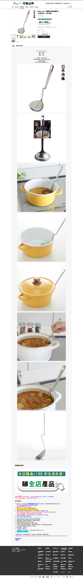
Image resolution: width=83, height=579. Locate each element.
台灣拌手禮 (63, 564)
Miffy (46, 564)
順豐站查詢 (19, 517)
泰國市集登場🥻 (40, 569)
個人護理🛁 (63, 551)
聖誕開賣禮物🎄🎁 (40, 552)
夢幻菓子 (70, 558)
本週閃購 (47, 548)
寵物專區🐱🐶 (41, 564)
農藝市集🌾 (63, 566)
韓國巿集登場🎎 (71, 555)
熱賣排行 (40, 548)
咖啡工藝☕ (63, 554)
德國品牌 (70, 564)
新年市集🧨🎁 (56, 548)
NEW (69, 572)
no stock (63, 572)
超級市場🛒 (40, 561)
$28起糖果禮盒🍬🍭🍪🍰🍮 (64, 549)
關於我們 (17, 7)
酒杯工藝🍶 (47, 554)
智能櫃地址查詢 (37, 517)
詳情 (13, 45)
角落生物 (55, 564)
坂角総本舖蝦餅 (56, 561)
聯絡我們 (31, 7)
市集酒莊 (70, 551)
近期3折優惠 (63, 558)
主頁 (13, 7)
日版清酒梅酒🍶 (40, 555)
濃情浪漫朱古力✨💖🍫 (71, 562)
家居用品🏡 (47, 568)
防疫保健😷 (55, 566)
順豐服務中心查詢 (28, 517)
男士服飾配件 (56, 558)
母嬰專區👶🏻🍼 (64, 568)
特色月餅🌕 (55, 572)
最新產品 (70, 568)
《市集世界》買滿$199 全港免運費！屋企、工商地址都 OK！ (57, 3)
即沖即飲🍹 (47, 566)
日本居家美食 (48, 551)
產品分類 (22, 7)
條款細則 (36, 7)
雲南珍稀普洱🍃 (56, 552)
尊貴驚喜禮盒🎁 (48, 562)
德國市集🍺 (40, 558)
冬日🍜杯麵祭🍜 (63, 562)
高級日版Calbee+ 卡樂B (48, 558)
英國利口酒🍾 (71, 566)
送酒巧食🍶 (55, 554)
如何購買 (26, 7)
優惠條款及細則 (19, 45)
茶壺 (39, 566)
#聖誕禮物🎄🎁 (71, 549)
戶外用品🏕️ (55, 568)
